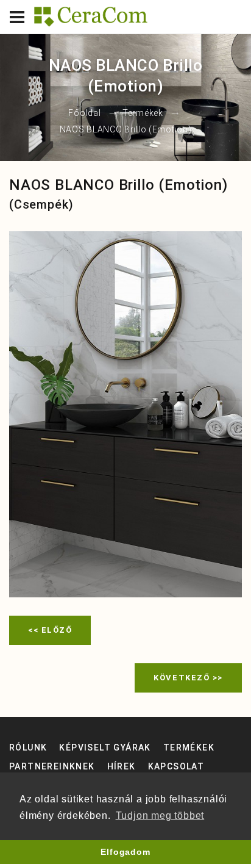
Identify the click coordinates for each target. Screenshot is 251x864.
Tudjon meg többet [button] (160, 815)
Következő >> (188, 677)
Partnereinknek (52, 766)
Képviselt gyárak (104, 747)
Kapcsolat (176, 766)
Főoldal (84, 113)
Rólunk (28, 747)
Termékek (142, 113)
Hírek (121, 766)
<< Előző (50, 630)
